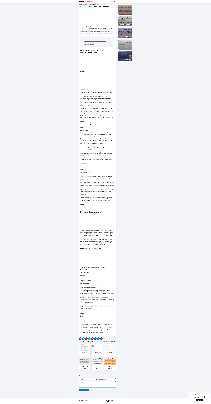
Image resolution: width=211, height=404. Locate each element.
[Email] (101, 338)
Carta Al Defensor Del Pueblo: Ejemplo (87, 341)
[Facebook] (80, 338)
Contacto (107, 401)
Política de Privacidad (109, 400)
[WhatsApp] (89, 338)
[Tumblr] (92, 338)
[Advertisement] (97, 18)
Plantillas (129, 1)
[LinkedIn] (95, 338)
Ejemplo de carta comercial (89, 44)
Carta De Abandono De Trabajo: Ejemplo (107, 341)
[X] (83, 338)
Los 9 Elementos (115, 1)
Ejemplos (123, 1)
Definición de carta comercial (89, 42)
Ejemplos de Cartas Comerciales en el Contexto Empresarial (95, 41)
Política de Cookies (201, 397)
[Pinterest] (86, 338)
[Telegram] (98, 338)
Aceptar (199, 400)
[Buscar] (107, 1)
